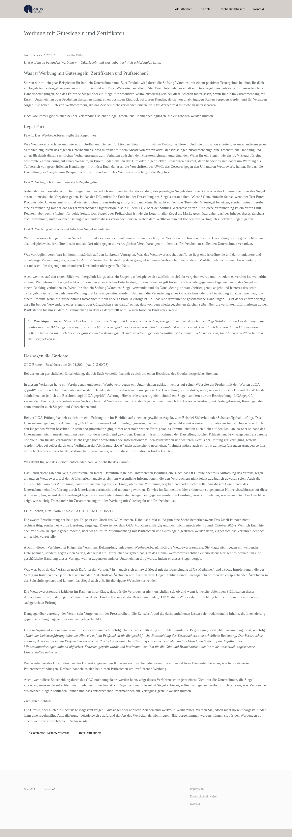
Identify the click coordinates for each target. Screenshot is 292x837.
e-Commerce (37, 732)
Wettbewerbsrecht (57, 732)
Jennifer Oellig (74, 55)
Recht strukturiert (232, 9)
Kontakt (258, 9)
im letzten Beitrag (159, 144)
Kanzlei (206, 9)
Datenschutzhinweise (203, 796)
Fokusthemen (182, 9)
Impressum (197, 789)
